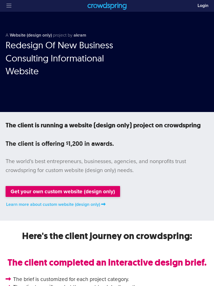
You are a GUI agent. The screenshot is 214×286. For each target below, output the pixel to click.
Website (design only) (31, 35)
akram (80, 35)
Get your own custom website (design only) (63, 191)
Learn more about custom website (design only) (53, 204)
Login (203, 5)
